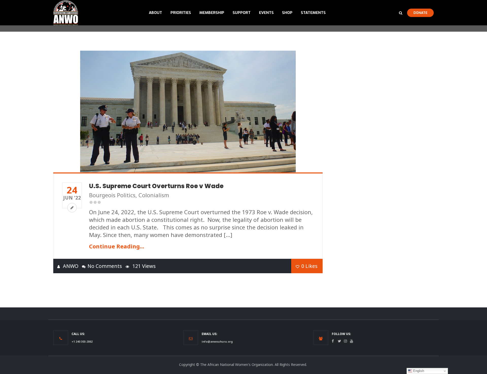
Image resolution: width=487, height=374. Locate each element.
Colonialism (153, 195)
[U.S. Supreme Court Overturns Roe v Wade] (188, 111)
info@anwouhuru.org (217, 341)
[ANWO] (65, 12)
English (418, 371)
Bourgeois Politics (112, 195)
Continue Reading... (116, 246)
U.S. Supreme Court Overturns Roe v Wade (156, 186)
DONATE (420, 12)
